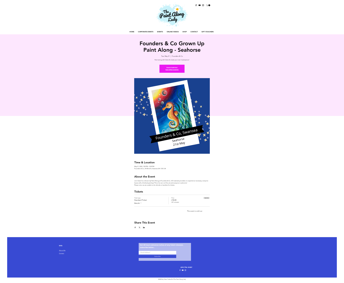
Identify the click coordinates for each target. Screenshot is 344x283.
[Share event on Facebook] (135, 227)
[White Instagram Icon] (185, 270)
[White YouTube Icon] (183, 270)
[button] (208, 5)
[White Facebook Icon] (180, 270)
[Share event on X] (139, 227)
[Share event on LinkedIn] (144, 227)
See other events (172, 70)
